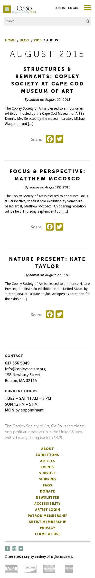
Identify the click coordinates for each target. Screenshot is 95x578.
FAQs (47, 485)
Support (47, 473)
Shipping (47, 479)
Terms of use (48, 534)
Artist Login (67, 8)
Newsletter (47, 497)
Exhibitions (47, 455)
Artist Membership (47, 522)
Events (48, 467)
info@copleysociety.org (25, 369)
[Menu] (87, 8)
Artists (47, 461)
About (47, 449)
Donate (47, 491)
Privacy (47, 528)
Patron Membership (47, 516)
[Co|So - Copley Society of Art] (19, 7)
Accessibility (47, 503)
